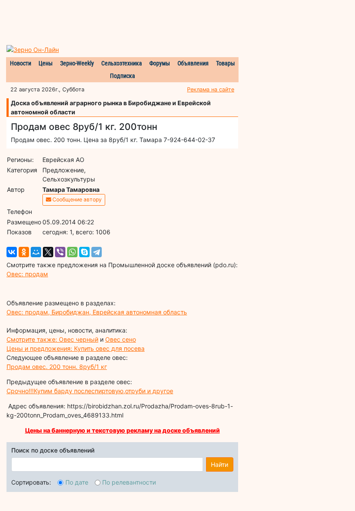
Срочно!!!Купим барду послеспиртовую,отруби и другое (89, 391)
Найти (219, 464)
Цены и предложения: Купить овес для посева (75, 348)
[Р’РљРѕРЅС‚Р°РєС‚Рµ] (11, 252)
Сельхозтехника (121, 63)
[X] (48, 252)
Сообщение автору (76, 199)
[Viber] (60, 252)
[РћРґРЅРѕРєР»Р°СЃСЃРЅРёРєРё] (24, 252)
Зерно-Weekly (77, 63)
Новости (20, 63)
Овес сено (120, 339)
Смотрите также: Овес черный (52, 339)
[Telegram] (96, 252)
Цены (46, 63)
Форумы (159, 63)
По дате (76, 482)
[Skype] (84, 252)
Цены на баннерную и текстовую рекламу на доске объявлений (122, 430)
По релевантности (129, 482)
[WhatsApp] (72, 252)
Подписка (122, 75)
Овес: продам (27, 274)
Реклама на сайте (210, 89)
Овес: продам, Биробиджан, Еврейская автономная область (96, 312)
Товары (225, 63)
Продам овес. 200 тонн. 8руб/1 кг (56, 366)
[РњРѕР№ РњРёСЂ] (36, 252)
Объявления (193, 63)
